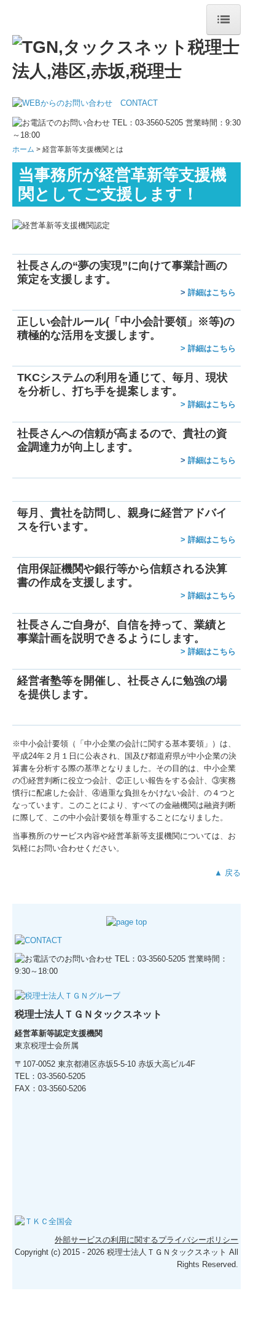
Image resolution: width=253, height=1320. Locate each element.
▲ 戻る (227, 872)
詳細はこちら (212, 292)
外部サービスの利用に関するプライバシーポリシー (146, 1239)
